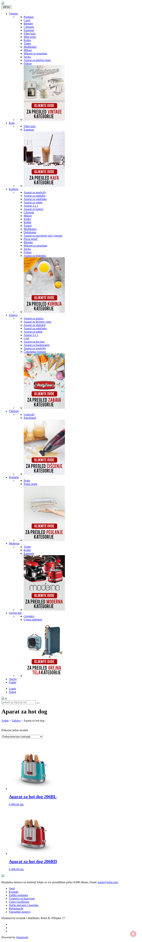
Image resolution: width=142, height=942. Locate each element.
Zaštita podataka (18, 895)
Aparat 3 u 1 (31, 205)
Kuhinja (13, 189)
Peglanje (14, 477)
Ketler (27, 40)
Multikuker (30, 46)
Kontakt (13, 891)
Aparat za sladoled (34, 195)
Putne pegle (30, 484)
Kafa (12, 123)
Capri (27, 20)
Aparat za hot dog (34, 341)
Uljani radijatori (33, 619)
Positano (29, 16)
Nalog (12, 692)
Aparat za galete (33, 202)
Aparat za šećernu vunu (37, 321)
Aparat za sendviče (35, 192)
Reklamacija (16, 908)
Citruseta (29, 26)
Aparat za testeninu (35, 255)
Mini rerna (30, 36)
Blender (28, 23)
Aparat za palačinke (35, 199)
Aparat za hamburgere (37, 345)
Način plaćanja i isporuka (23, 905)
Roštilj (27, 222)
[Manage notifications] (133, 934)
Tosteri (28, 225)
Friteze (28, 63)
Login (12, 688)
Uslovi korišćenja (19, 901)
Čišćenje (14, 411)
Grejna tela (15, 612)
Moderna (14, 543)
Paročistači (30, 417)
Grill (26, 338)
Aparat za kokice (33, 209)
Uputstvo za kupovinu (22, 898)
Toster (27, 43)
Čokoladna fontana (35, 351)
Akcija (13, 679)
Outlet (12, 682)
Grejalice (29, 616)
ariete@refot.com (108, 882)
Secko (27, 56)
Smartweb (22, 937)
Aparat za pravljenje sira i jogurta (43, 235)
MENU (6, 7)
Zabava (13, 315)
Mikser (28, 50)
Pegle (27, 480)
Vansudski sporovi (19, 911)
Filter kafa (30, 33)
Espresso (29, 30)
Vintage (13, 13)
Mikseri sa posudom (35, 53)
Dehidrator (30, 232)
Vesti (12, 888)
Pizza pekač (31, 239)
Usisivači (29, 414)
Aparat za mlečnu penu (37, 60)
